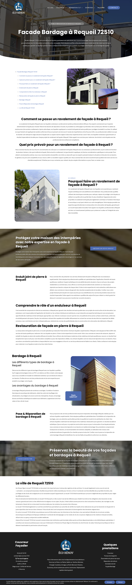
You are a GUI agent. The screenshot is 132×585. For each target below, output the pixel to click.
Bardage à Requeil (24, 100)
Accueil (50, 7)
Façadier (101, 7)
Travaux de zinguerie (110, 556)
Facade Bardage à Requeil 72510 (27, 72)
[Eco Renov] (18, 7)
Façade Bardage (110, 566)
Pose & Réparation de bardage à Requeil (31, 104)
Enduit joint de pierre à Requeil (28, 88)
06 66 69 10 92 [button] (21, 553)
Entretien (89, 7)
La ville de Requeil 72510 (27, 108)
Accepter (109, 582)
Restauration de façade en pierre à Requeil (32, 96)
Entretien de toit (110, 564)
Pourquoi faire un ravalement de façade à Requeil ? (34, 84)
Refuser (120, 582)
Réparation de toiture (110, 561)
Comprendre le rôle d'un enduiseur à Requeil (33, 92)
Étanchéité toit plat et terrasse (110, 558)
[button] (65, 7)
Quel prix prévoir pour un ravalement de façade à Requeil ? (37, 80)
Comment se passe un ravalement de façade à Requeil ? (36, 76)
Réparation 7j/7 (75, 7)
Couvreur (60, 7)
